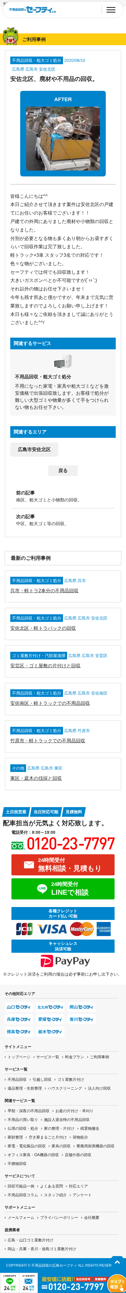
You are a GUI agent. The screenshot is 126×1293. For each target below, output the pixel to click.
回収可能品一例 (21, 1186)
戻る (63, 470)
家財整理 (15, 1137)
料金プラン (74, 1057)
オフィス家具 (33, 1155)
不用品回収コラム (23, 1195)
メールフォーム (21, 1217)
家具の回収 (61, 1146)
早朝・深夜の (29, 1111)
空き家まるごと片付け (48, 1137)
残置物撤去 (89, 1128)
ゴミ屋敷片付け (70, 1079)
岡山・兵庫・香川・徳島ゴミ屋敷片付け (42, 1249)
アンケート (82, 1195)
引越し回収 (42, 1079)
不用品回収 (17, 1079)
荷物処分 (80, 1137)
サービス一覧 (47, 1057)
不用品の (23, 1119)
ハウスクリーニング (65, 1088)
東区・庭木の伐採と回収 (36, 778)
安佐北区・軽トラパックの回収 (43, 628)
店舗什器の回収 (78, 1155)
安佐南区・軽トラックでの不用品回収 (50, 703)
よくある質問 (51, 1186)
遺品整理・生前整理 (25, 1088)
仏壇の (23, 1128)
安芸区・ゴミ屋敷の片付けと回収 (45, 665)
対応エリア (78, 1186)
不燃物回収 (17, 1163)
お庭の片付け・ (74, 1111)
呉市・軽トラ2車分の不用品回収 (44, 590)
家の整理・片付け (59, 1128)
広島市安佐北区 (34, 449)
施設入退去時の (67, 1119)
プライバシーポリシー (59, 1217)
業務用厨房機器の (95, 1146)
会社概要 (91, 1217)
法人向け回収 (99, 1088)
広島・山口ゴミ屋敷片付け (30, 1240)
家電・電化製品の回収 (27, 1146)
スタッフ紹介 (55, 1195)
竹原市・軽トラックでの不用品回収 (47, 740)
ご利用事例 (99, 1057)
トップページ (19, 1057)
